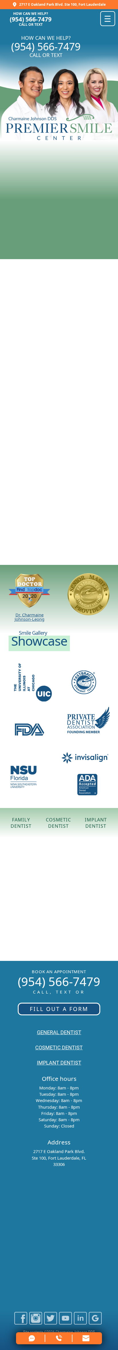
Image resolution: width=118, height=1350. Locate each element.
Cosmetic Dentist (58, 823)
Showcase (39, 640)
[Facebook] (21, 1322)
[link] (86, 1338)
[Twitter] (50, 1322)
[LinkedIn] (80, 1322)
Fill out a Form (59, 1009)
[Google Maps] (95, 1322)
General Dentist (59, 1032)
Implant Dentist (96, 823)
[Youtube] (65, 1322)
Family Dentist (21, 823)
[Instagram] (35, 1322)
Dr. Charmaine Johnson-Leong (29, 617)
